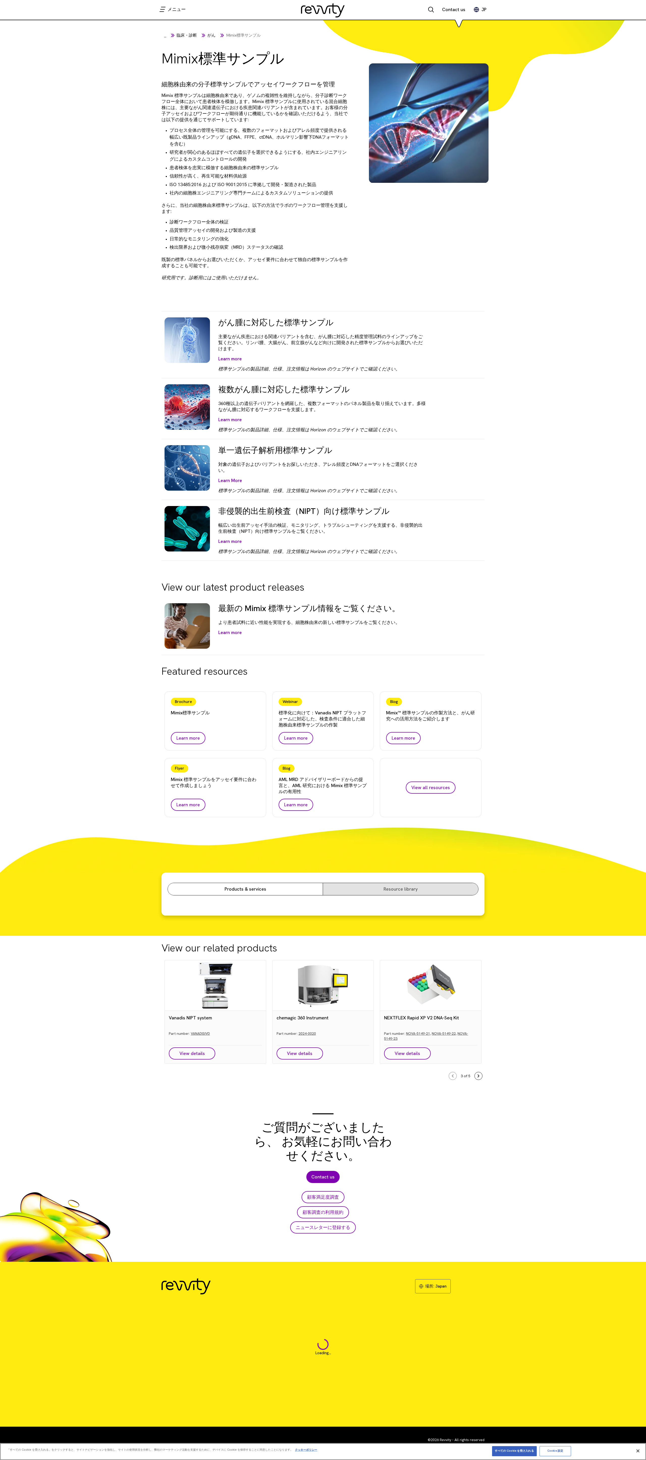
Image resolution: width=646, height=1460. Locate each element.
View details (192, 1053)
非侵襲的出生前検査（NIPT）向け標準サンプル (304, 511)
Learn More (230, 480)
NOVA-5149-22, (444, 1033)
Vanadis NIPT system (190, 1018)
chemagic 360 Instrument (303, 1018)
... (165, 36)
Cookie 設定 (555, 1450)
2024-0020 (307, 1033)
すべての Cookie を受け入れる (514, 1450)
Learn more (230, 359)
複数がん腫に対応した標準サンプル (284, 389)
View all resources (430, 787)
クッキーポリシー (306, 1449)
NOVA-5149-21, (418, 1033)
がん (211, 35)
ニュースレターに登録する (323, 1227)
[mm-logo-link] (323, 10)
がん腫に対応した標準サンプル (276, 322)
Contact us (453, 9)
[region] (323, 1451)
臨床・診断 (187, 35)
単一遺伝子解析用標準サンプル (275, 450)
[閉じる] (637, 1450)
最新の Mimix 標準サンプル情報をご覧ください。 (309, 608)
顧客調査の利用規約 (323, 1212)
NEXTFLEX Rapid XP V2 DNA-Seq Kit (421, 1018)
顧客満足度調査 (323, 1197)
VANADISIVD (200, 1033)
